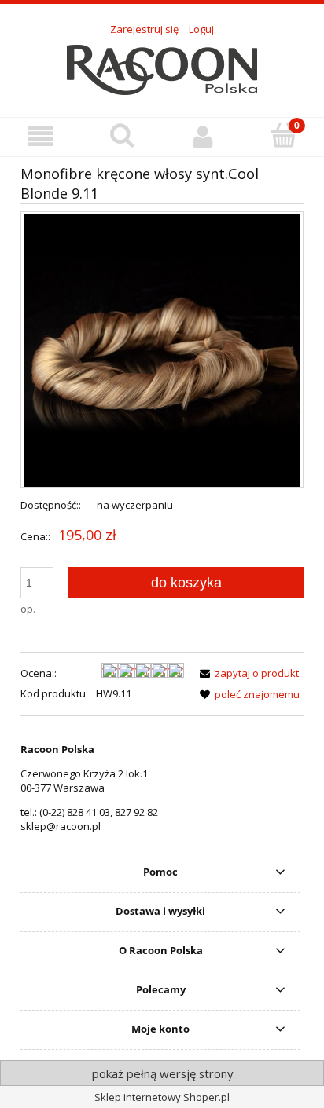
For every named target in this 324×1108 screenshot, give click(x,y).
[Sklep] (162, 67)
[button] (40, 136)
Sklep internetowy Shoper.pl (162, 1097)
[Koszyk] (283, 135)
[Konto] (202, 136)
